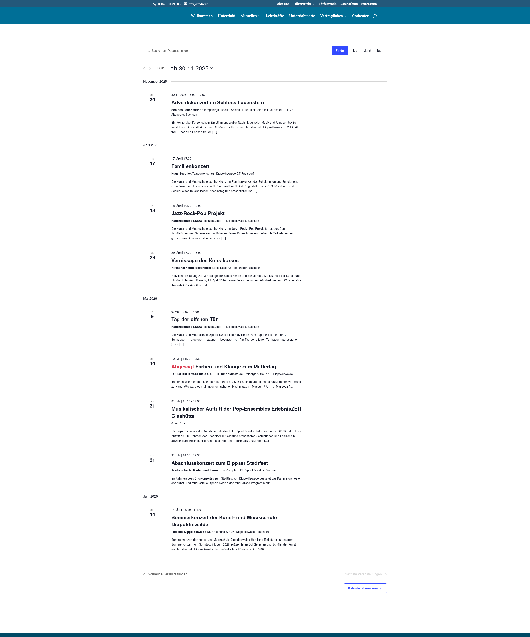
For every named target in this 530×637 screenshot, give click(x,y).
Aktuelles (249, 16)
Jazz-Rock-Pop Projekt (198, 212)
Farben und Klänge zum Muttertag (235, 366)
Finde (340, 50)
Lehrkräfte (275, 16)
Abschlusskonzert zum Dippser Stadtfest (219, 462)
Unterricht (226, 16)
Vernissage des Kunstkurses (204, 260)
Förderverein (328, 4)
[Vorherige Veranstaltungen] (144, 68)
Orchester (360, 16)
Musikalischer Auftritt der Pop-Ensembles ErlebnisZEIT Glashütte (236, 412)
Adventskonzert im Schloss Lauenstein (217, 102)
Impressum (369, 4)
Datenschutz (349, 4)
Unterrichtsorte (302, 16)
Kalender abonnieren (363, 588)
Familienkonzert (190, 165)
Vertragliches (331, 16)
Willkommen (202, 16)
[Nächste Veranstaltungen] (150, 68)
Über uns (283, 4)
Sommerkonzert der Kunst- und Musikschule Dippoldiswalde (224, 521)
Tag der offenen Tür (194, 319)
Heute (160, 68)
